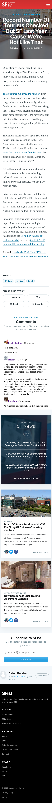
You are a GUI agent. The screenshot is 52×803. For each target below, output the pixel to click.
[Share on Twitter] (11, 551)
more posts (19, 676)
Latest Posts (7, 714)
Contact (5, 754)
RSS (3, 776)
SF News (16, 14)
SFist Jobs (6, 719)
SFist (7, 693)
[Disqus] (26, 372)
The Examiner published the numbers (21, 93)
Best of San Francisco (11, 723)
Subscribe (26, 659)
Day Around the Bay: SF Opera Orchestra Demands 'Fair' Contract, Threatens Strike (26, 455)
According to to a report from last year (22, 152)
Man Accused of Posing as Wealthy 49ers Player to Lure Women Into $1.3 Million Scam (26, 468)
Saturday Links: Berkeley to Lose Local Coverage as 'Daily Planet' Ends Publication (26, 444)
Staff (4, 741)
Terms (4, 797)
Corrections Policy (10, 749)
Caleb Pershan (32, 14)
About (4, 736)
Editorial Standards (10, 745)
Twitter (5, 771)
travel (30, 281)
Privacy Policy (7, 793)
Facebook (6, 767)
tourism (20, 281)
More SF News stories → (26, 478)
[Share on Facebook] (16, 551)
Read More (42, 676)
